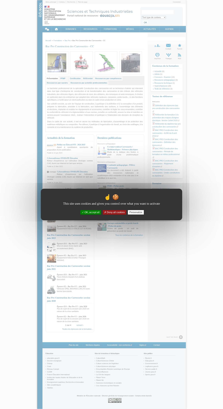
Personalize (135, 212)
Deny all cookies (115, 212)
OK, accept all (92, 212)
